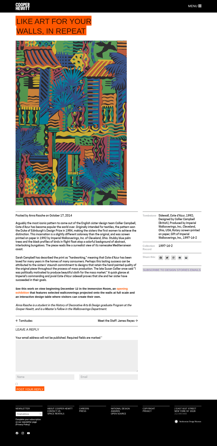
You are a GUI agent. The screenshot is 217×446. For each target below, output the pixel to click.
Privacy (147, 411)
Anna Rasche (37, 215)
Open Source (118, 414)
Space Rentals (55, 414)
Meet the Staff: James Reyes (118, 321)
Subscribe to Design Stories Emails (172, 270)
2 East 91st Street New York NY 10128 (185, 409)
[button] (194, 6)
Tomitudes (24, 321)
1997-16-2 (166, 246)
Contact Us (54, 411)
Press (82, 411)
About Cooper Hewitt (60, 408)
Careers (84, 408)
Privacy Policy (22, 425)
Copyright (149, 408)
